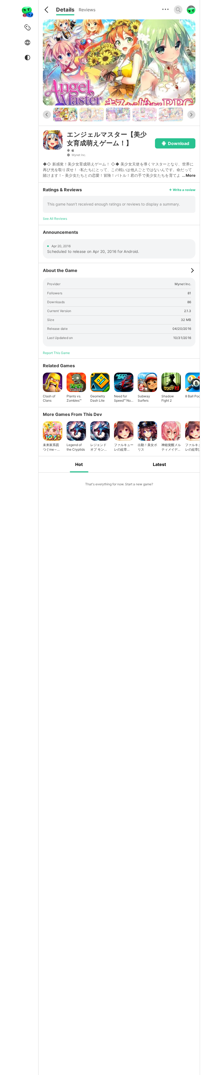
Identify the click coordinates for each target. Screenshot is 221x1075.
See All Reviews (55, 219)
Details (65, 9)
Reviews (87, 9)
